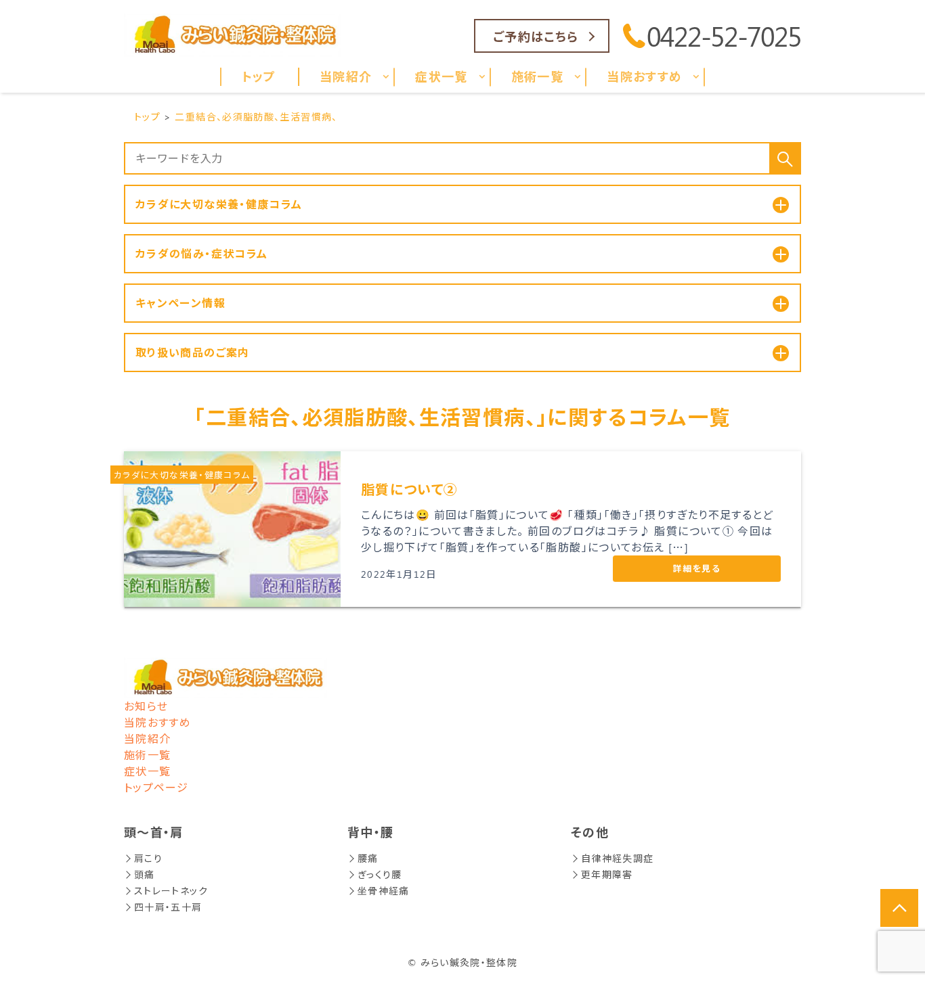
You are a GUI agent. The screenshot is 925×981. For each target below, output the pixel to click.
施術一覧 (147, 755)
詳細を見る (696, 568)
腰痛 (368, 858)
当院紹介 (147, 738)
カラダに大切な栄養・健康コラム (182, 474)
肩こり (148, 858)
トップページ (156, 787)
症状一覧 (147, 771)
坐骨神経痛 (384, 890)
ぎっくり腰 (380, 874)
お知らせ (146, 706)
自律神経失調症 (617, 858)
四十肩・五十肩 (168, 906)
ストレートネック (171, 890)
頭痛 (144, 874)
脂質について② (409, 489)
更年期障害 (607, 874)
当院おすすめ (157, 722)
